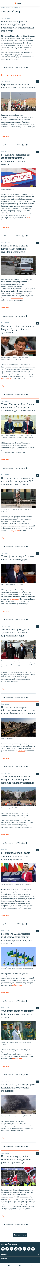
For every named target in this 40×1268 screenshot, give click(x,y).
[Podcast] (33, 1249)
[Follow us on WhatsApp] (20, 1249)
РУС (20, 1265)
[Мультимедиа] (9, 1265)
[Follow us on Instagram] (16, 1249)
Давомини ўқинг (20, 1235)
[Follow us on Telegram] (7, 1249)
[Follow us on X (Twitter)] (24, 1249)
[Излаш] (31, 1265)
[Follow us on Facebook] (11, 1249)
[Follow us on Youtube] (3, 1249)
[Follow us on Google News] (29, 1249)
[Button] (8, 68)
